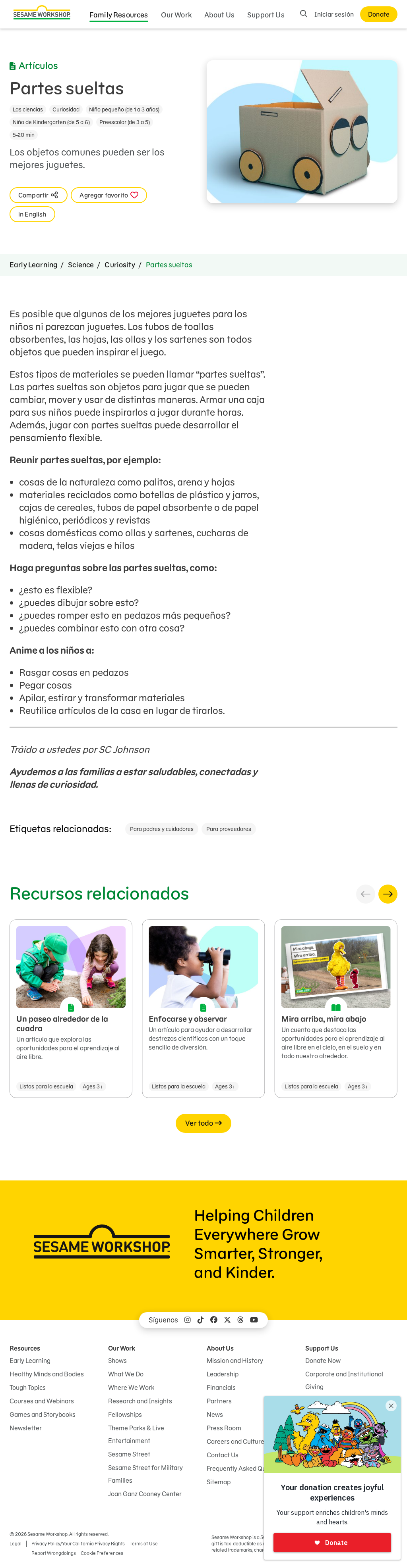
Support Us (266, 14)
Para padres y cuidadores (162, 829)
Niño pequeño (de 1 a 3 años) (124, 109)
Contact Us (222, 1455)
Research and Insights (140, 1401)
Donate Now (323, 1360)
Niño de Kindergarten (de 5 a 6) (51, 122)
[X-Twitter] (227, 1320)
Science (81, 264)
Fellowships (125, 1414)
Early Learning (33, 264)
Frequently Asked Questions (247, 1468)
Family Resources (118, 14)
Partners (219, 1401)
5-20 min (24, 134)
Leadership (222, 1374)
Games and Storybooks (43, 1414)
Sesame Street (129, 1454)
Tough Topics (28, 1387)
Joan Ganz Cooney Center (145, 1494)
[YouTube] (254, 1320)
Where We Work (131, 1387)
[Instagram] (187, 1320)
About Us (219, 14)
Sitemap (219, 1482)
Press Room (224, 1428)
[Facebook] (213, 1320)
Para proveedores (228, 829)
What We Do (125, 1374)
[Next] (387, 894)
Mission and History (235, 1360)
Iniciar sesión (334, 14)
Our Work (176, 14)
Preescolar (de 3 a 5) (124, 122)
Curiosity (120, 264)
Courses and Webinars (42, 1401)
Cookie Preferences (102, 1553)
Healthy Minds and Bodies (47, 1374)
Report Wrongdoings (53, 1553)
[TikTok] (201, 1320)
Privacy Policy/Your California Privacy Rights (78, 1544)
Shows (117, 1360)
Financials (221, 1387)
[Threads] (240, 1320)
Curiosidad (65, 109)
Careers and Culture (235, 1441)
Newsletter (26, 1428)
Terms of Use (144, 1544)
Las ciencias (28, 109)
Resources (25, 1348)
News (215, 1414)
